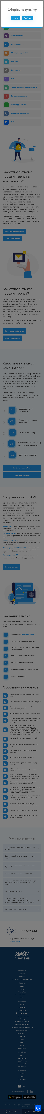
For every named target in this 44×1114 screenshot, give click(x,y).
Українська (28, 18)
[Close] (40, 3)
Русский (15, 18)
